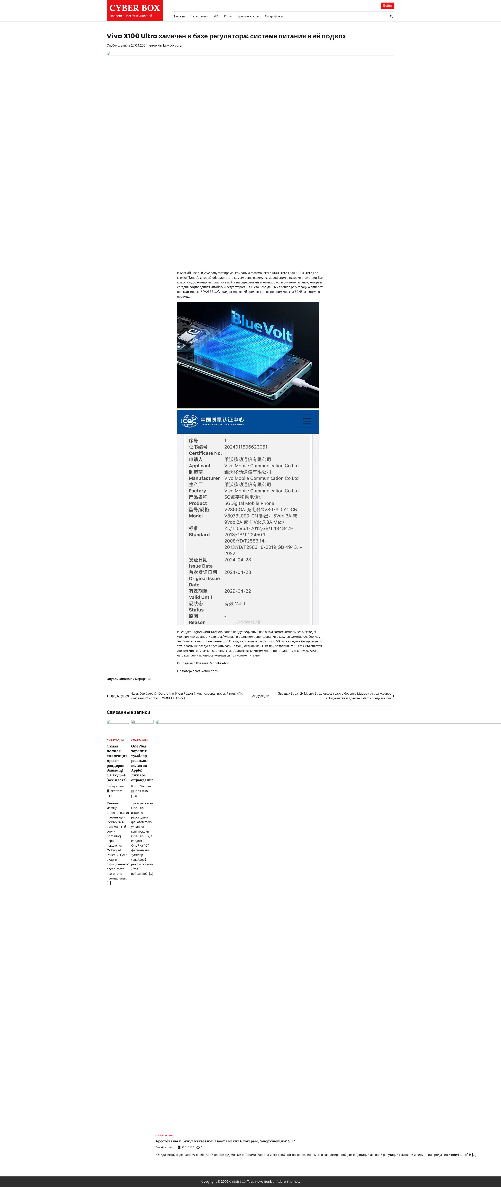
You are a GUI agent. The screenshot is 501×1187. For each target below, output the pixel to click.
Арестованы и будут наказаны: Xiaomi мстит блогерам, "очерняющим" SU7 (225, 1141)
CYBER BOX (135, 7)
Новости (179, 16)
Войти (387, 5)
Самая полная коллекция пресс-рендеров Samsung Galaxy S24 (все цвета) (117, 763)
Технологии (199, 16)
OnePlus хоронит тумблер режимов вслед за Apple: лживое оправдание (142, 763)
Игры (228, 16)
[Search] (391, 16)
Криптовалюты (248, 16)
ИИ (216, 16)
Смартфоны (274, 16)
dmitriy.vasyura (170, 45)
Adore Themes (288, 1181)
